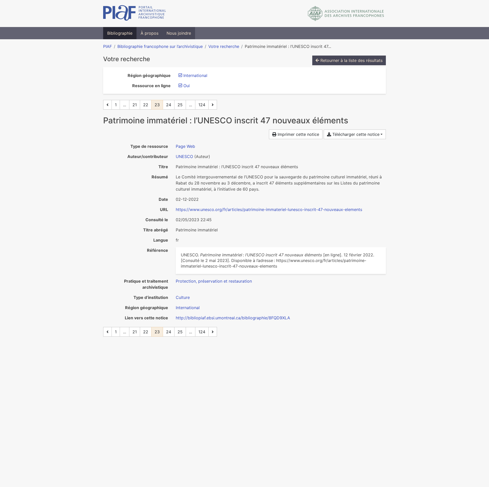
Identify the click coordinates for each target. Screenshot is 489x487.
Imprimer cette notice (297, 134)
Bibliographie (119, 33)
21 (134, 104)
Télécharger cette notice (355, 134)
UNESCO (184, 156)
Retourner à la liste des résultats (351, 60)
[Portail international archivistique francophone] (134, 13)
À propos (149, 33)
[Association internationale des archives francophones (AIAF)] (346, 13)
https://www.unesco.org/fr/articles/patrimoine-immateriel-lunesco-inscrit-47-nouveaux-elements (269, 209)
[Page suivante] (212, 105)
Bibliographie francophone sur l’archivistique (160, 46)
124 (201, 104)
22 (145, 104)
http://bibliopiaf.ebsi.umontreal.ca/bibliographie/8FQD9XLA (233, 317)
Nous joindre (179, 33)
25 (180, 104)
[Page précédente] (107, 105)
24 (168, 104)
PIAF (107, 46)
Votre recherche (223, 46)
